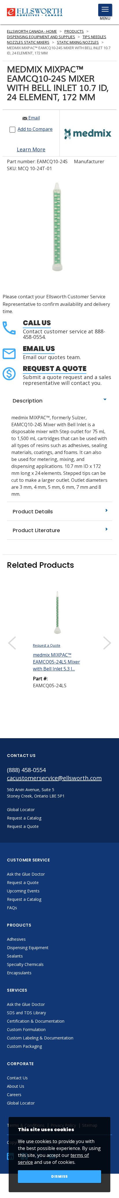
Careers (14, 1094)
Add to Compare (35, 129)
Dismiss (59, 1176)
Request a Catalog (24, 899)
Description (26, 400)
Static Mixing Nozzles (78, 42)
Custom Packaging (24, 1046)
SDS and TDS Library (26, 1012)
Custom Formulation (26, 1029)
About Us (15, 1086)
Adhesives (16, 939)
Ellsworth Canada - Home (32, 31)
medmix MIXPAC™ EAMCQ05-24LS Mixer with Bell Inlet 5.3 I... (56, 662)
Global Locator (21, 1103)
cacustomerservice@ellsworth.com (54, 778)
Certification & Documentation (35, 1021)
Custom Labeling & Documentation (40, 1038)
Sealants (15, 956)
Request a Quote (54, 368)
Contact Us (17, 1078)
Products (74, 31)
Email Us (39, 348)
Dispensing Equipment (28, 947)
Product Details (32, 511)
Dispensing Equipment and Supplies (41, 36)
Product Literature (35, 530)
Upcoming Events (23, 891)
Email (33, 118)
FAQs (12, 907)
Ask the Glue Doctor (26, 874)
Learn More (31, 149)
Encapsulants (19, 972)
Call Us (37, 323)
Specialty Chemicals (25, 964)
